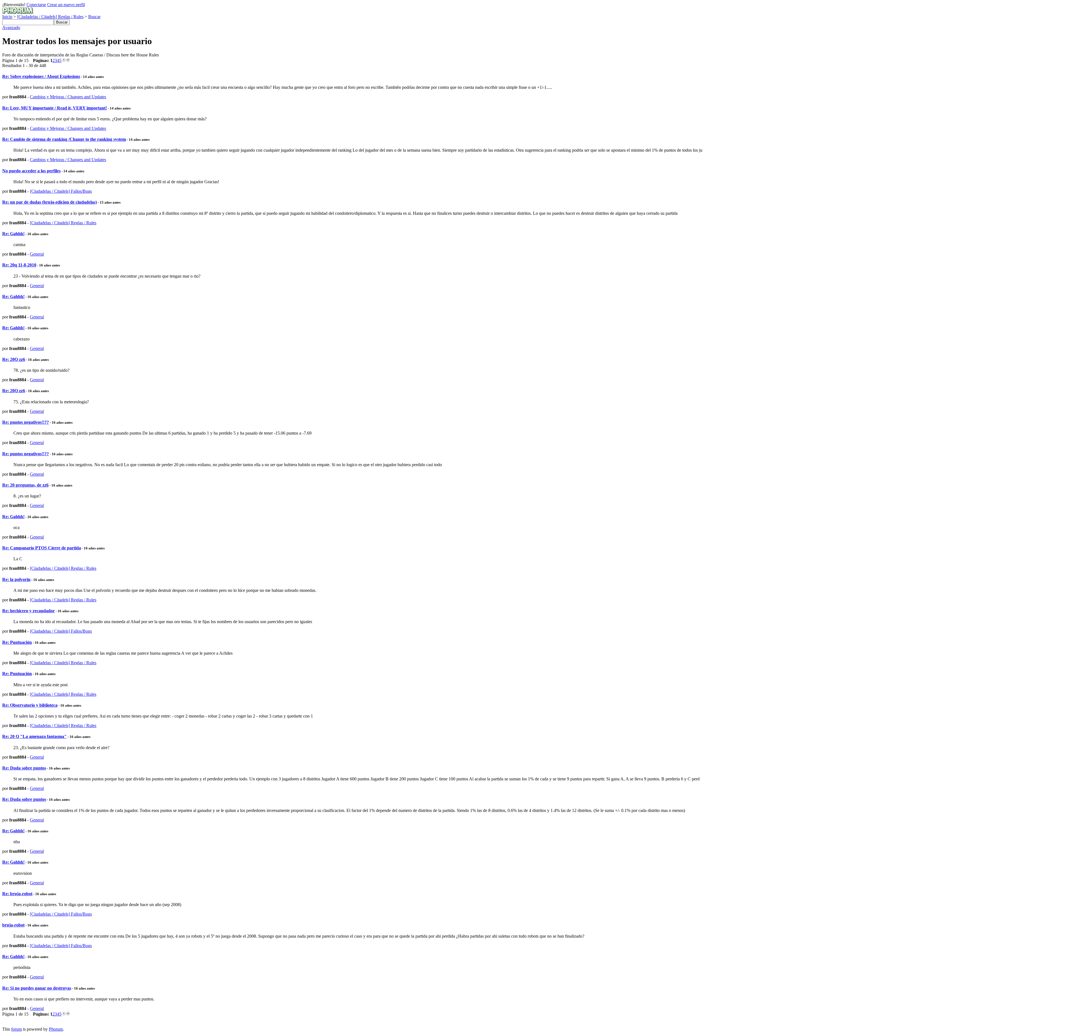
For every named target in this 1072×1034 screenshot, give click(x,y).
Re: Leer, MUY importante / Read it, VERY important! (54, 108)
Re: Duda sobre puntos (24, 768)
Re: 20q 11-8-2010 (19, 265)
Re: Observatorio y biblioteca (30, 705)
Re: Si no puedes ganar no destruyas (36, 988)
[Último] (68, 60)
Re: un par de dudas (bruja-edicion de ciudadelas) (49, 202)
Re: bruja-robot (17, 893)
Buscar (94, 16)
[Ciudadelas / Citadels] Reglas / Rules (50, 16)
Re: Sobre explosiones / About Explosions (41, 76)
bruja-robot (13, 925)
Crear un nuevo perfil (66, 4)
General (37, 254)
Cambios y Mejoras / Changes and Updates (68, 96)
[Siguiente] (63, 60)
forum (16, 1029)
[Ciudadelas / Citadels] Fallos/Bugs (61, 191)
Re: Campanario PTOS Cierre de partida (41, 547)
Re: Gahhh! (13, 233)
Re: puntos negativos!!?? (25, 422)
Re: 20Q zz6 (13, 359)
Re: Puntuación (17, 642)
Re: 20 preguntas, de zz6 (25, 485)
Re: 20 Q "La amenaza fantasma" (34, 736)
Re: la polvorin (16, 579)
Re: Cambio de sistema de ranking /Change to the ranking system (64, 139)
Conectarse (36, 4)
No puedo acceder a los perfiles (31, 170)
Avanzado (11, 27)
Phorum (56, 1029)
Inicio (7, 16)
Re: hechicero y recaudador (28, 610)
